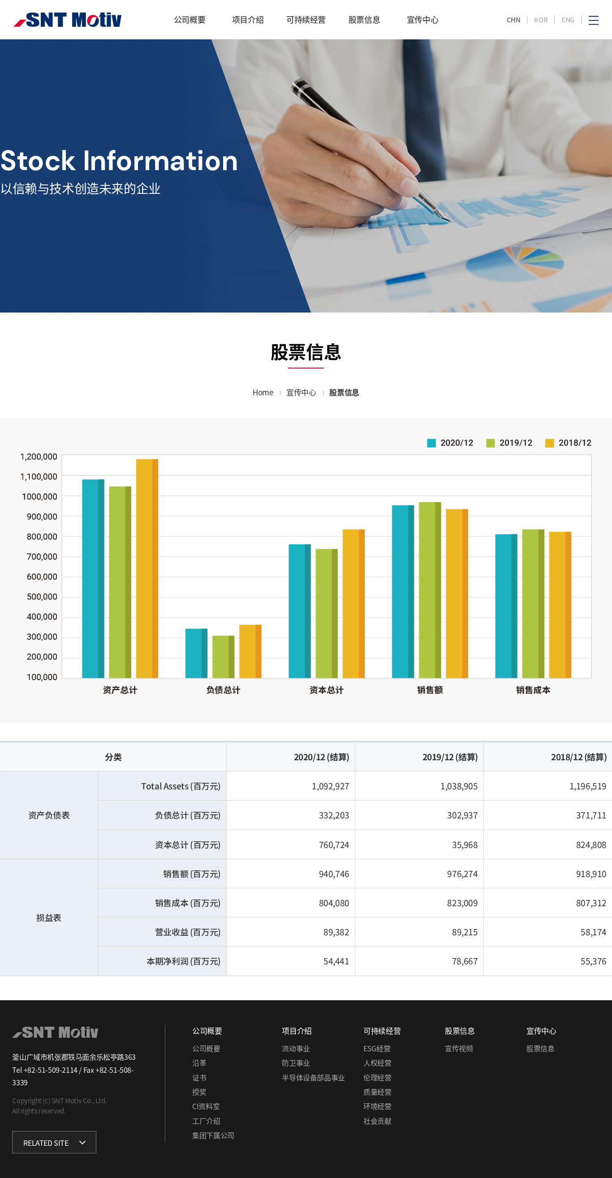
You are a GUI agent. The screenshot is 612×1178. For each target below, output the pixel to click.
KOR (540, 20)
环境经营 (377, 1106)
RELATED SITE (45, 1142)
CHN (514, 20)
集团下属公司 (213, 1135)
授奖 (199, 1091)
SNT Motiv (67, 20)
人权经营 (377, 1062)
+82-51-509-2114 (51, 1069)
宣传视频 (459, 1048)
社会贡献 (377, 1120)
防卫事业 (296, 1062)
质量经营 (377, 1091)
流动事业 (296, 1048)
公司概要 (206, 1048)
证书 (199, 1077)
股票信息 (540, 1048)
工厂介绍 (206, 1120)
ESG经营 (376, 1048)
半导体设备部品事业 (313, 1077)
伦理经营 (377, 1077)
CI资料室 (206, 1106)
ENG (568, 20)
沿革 (199, 1062)
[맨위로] (594, 1156)
